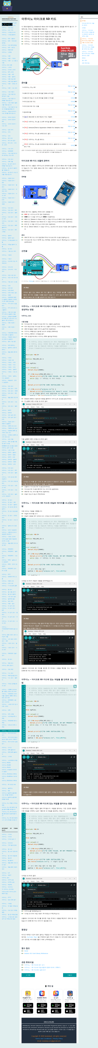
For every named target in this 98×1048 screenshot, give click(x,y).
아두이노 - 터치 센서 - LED (9, 470)
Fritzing (31, 281)
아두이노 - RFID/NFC (7, 549)
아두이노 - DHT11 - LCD (8, 457)
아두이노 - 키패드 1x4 (8, 360)
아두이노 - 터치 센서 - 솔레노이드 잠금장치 (9, 495)
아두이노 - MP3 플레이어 (8, 750)
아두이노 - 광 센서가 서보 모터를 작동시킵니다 (10, 173)
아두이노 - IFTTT (6, 897)
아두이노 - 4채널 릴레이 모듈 (9, 245)
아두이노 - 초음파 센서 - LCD (9, 199)
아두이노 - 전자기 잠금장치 (9, 530)
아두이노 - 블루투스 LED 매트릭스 (9, 348)
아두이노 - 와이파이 (7, 843)
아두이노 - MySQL (7, 884)
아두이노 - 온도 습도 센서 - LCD (9, 418)
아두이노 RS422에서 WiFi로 (9, 780)
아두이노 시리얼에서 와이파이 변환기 (9, 770)
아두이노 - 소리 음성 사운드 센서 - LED (9, 640)
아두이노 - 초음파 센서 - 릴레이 (9, 186)
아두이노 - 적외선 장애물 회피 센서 (9, 684)
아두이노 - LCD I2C (7, 288)
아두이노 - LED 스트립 (8, 714)
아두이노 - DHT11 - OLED (8, 455)
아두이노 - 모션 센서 (7, 208)
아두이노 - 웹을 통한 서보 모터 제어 (10, 863)
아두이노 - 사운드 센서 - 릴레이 (9, 644)
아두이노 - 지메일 (7, 903)
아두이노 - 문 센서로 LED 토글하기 (9, 508)
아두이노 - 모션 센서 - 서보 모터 (9, 222)
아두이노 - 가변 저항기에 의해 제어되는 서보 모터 (9, 154)
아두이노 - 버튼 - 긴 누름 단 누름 (10, 61)
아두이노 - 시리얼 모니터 (9, 32)
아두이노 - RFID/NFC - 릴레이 (9, 552)
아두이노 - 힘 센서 (7, 659)
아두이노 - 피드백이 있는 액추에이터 (9, 262)
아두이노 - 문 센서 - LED (9, 502)
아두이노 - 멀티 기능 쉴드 (9, 341)
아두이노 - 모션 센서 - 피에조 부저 (9, 218)
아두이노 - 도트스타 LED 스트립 (9, 726)
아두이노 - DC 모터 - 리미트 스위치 (9, 144)
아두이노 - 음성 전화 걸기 (9, 900)
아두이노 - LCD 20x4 (8, 290)
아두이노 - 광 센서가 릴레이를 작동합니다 (9, 169)
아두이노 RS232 (6, 762)
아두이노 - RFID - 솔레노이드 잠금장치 (9, 561)
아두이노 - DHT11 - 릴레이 (9, 452)
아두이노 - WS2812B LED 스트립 (9, 721)
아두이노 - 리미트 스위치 (9, 70)
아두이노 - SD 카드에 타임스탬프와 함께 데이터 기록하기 (10, 738)
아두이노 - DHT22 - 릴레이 (9, 459)
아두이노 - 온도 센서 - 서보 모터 (9, 403)
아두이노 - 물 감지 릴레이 (9, 594)
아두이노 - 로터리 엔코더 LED (9, 120)
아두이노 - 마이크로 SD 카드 (10, 731)
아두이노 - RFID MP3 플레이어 (9, 753)
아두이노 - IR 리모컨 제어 (9, 784)
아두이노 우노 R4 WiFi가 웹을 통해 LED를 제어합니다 (9, 808)
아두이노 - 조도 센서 (7, 159)
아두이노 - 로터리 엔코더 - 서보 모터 (9, 125)
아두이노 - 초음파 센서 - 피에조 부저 (9, 190)
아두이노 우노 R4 (39, 17)
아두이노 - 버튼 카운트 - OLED (9, 323)
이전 (28, 975)
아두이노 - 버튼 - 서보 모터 (9, 88)
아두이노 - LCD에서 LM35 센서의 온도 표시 (10, 436)
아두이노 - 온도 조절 (7, 439)
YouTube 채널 (32, 937)
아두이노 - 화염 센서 (7, 663)
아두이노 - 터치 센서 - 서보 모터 (9, 491)
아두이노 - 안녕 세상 (7, 27)
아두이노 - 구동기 (7, 259)
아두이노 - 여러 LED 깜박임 (9, 45)
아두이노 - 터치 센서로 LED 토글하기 (9, 478)
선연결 (83, 28)
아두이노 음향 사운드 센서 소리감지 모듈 (10, 635)
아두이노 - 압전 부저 (7, 129)
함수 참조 (84, 60)
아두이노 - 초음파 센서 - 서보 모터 (9, 194)
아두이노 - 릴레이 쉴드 (8, 238)
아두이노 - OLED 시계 (8, 581)
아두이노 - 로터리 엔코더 (9, 117)
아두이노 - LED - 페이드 (8, 47)
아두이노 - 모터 (6, 136)
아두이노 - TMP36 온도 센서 (9, 428)
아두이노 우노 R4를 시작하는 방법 (10, 804)
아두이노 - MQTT (6, 875)
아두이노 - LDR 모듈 (7, 161)
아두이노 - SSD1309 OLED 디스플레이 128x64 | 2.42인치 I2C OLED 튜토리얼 (9, 299)
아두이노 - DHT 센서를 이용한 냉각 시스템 (9, 442)
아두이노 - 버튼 (6, 56)
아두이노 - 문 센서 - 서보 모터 (10, 521)
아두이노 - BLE (6, 791)
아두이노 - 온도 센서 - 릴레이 (9, 407)
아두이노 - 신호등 (7, 52)
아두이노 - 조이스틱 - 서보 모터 (9, 270)
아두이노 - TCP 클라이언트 (9, 845)
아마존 (73, 98)
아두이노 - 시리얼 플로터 (9, 34)
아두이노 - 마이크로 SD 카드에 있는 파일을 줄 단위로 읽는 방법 (88, 47)
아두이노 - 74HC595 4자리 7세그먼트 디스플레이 (9, 334)
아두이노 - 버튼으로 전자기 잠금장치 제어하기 (9, 533)
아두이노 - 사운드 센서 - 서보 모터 (9, 648)
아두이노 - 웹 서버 (7, 849)
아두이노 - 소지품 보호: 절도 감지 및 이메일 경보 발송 (9, 918)
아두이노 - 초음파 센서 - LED (9, 181)
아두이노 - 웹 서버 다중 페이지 (10, 852)
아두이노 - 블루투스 (7, 788)
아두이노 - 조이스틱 (7, 267)
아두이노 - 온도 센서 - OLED (10, 391)
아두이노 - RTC (6, 574)
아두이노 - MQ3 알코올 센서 (9, 675)
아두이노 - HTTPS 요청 (8, 882)
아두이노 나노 (49, 17)
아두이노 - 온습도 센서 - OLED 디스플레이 (9, 422)
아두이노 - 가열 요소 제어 (9, 251)
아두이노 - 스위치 (7, 67)
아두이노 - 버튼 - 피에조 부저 (9, 84)
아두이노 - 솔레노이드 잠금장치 (9, 526)
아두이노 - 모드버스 (7, 887)
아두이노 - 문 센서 (7, 500)
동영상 (83, 58)
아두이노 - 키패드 (7, 358)
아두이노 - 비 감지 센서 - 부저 (10, 618)
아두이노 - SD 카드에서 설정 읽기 (10, 742)
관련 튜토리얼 (85, 63)
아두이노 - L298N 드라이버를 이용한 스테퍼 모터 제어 (9, 690)
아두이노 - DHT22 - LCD (9, 464)
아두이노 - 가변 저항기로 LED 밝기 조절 (9, 95)
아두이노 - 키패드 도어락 (9, 536)
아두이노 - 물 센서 (7, 589)
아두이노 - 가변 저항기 (8, 92)
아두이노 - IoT (6, 873)
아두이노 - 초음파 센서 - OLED (9, 203)
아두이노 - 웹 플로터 (7, 860)
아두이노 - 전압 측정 (7, 669)
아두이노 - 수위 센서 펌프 (9, 596)
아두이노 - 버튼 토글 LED (9, 79)
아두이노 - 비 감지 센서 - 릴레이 (10, 613)
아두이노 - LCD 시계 (7, 583)
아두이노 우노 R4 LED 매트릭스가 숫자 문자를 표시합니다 (10, 819)
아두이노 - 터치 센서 (7, 468)
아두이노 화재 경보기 (7, 665)
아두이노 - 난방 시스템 (8, 450)
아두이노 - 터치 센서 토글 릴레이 (10, 482)
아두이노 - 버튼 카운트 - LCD (9, 328)
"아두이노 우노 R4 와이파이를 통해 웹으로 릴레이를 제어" (9, 813)
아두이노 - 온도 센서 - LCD (9, 388)
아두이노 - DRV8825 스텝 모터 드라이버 (9, 701)
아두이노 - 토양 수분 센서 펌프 (10, 278)
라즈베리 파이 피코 (89, 17)
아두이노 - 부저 (6, 132)
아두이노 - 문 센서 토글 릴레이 (10, 512)
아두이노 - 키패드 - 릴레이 (9, 369)
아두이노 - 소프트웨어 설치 (9, 23)
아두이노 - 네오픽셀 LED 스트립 (9, 717)
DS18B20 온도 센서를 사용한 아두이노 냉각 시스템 (9, 447)
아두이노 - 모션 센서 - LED (9, 210)
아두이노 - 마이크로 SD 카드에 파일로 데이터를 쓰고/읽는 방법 (88, 40)
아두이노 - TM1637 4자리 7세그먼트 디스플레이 (9, 338)
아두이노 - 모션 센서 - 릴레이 (9, 213)
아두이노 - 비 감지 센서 (8, 606)
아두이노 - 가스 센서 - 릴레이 (9, 679)
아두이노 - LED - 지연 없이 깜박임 (9, 42)
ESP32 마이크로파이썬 (76, 17)
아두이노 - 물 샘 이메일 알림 (10, 914)
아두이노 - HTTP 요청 (8, 880)
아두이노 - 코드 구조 (7, 30)
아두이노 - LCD (6, 285)
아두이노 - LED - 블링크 (8, 38)
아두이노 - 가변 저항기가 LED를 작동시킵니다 (9, 99)
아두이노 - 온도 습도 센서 (9, 415)
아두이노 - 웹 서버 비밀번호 (9, 856)
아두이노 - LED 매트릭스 (8, 345)
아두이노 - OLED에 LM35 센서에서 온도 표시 (9, 431)
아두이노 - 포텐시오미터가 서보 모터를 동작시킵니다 (9, 112)
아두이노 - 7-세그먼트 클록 (9, 585)
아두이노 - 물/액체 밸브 (8, 599)
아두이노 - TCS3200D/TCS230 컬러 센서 (9, 629)
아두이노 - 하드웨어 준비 (9, 25)
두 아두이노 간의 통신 (8, 889)
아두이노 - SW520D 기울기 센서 (9, 654)
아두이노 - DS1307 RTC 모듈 (9, 577)
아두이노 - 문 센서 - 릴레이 (9, 504)
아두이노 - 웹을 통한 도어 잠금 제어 (10, 544)
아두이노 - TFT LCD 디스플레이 (9, 304)
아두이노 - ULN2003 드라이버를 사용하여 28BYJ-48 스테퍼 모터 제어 (9, 695)
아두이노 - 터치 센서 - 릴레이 (9, 473)
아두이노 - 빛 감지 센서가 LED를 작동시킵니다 (9, 165)
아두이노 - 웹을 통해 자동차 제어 (9, 868)
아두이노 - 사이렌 (7, 756)
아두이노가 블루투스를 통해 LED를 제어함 (9, 798)
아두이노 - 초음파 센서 (8, 178)
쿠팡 (69, 86)
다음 (69, 975)
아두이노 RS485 (6, 765)
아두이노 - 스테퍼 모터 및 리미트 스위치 (10, 705)
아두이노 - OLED (6, 295)
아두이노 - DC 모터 (7, 138)
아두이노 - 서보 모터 (7, 148)
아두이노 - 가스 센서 (7, 673)
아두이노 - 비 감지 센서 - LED (9, 609)
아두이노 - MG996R (7, 151)
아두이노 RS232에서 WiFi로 (9, 774)
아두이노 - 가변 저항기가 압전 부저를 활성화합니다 (9, 108)
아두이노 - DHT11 (6, 410)
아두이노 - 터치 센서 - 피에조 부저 (9, 486)
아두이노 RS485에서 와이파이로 (9, 777)
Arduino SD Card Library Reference (36, 953)
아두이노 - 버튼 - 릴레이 (9, 77)
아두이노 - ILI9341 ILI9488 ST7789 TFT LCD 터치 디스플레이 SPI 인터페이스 (9, 318)
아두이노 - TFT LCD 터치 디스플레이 (9, 309)
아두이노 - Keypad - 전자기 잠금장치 (9, 381)
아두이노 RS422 (6, 767)
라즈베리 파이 (28, 17)
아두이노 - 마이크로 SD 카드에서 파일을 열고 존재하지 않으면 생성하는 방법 (88, 33)
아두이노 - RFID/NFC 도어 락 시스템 (9, 569)
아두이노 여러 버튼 (7, 65)
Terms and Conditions (43, 1039)
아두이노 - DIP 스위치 (8, 72)
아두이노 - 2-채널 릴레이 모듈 (9, 241)
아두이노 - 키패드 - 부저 (9, 367)
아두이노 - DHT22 (7, 413)
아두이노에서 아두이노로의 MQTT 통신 (9, 892)
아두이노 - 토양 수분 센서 (9, 275)
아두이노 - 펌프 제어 (7, 601)
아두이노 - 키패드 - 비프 (9, 365)
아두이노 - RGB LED (7, 50)
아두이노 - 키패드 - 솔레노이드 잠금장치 (9, 377)
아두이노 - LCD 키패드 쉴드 (9, 292)
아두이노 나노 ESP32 (61, 17)
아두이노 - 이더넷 (7, 834)
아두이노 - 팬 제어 (7, 249)
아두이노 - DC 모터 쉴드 (8, 140)
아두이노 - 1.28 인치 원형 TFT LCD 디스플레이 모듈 (9, 313)
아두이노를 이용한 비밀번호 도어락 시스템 (9, 540)
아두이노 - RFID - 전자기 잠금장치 (9, 565)
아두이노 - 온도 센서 (7, 386)
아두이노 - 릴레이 (7, 235)
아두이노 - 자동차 (7, 255)
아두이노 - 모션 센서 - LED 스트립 (9, 230)
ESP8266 (21, 17)
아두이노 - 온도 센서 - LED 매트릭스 (9, 394)
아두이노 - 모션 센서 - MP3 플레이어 (9, 226)
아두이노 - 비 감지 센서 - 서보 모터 (10, 622)
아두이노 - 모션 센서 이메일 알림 (9, 911)
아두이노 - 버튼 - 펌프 (8, 603)
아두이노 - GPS (6, 710)
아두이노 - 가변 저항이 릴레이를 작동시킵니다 (9, 103)
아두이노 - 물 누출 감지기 (9, 592)
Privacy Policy (58, 1039)
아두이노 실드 (5, 877)
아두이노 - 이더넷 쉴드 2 (9, 839)
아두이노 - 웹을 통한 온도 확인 (10, 398)
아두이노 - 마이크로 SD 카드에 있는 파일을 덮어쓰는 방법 (88, 53)
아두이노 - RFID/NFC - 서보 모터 (9, 556)
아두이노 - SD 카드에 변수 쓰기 (9, 734)
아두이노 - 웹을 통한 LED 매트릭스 (9, 353)
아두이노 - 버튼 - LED (8, 74)
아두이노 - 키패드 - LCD (8, 362)
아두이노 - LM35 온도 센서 (9, 426)
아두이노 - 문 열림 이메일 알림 (10, 907)
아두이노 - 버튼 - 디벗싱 (9, 58)
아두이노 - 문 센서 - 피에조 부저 (9, 516)
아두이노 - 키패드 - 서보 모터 (9, 373)
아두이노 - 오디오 (7, 747)
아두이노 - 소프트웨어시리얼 (9, 760)
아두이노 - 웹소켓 (7, 858)
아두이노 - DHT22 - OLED (9, 462)
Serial (26, 951)
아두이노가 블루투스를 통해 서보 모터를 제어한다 (9, 794)
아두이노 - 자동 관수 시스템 (9, 282)
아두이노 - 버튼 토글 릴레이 (9, 81)
